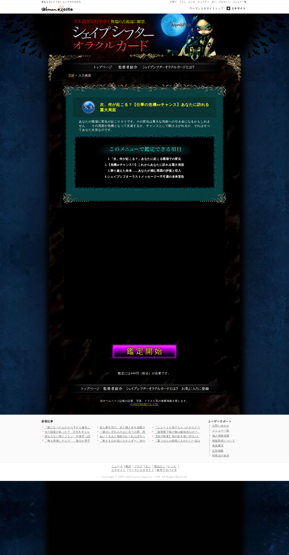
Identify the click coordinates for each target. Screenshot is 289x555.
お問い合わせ (220, 425)
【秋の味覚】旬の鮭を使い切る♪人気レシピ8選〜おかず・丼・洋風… (199, 436)
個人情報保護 (220, 435)
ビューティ (203, 2)
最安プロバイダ (167, 470)
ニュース (117, 466)
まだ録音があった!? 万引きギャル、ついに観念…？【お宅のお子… (89, 432)
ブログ (138, 466)
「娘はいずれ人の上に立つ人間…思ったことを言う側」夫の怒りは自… (145, 432)
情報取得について (223, 440)
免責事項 (218, 445)
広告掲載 (218, 450)
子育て (173, 2)
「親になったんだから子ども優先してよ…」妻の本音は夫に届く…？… (90, 427)
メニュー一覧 (240, 2)
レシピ (192, 2)
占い (214, 2)
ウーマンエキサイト (141, 470)
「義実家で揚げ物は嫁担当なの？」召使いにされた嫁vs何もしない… (199, 432)
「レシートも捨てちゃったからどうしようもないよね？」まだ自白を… (200, 427)
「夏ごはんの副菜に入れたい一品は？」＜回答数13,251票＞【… (196, 440)
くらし (182, 2)
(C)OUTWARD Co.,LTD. (144, 404)
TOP (71, 75)
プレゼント (224, 2)
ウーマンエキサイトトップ (206, 8)
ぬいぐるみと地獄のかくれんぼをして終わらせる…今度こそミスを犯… (145, 436)
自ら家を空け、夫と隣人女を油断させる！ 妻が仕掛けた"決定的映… (143, 427)
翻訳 (128, 466)
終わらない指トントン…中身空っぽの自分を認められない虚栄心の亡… (90, 436)
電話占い (159, 466)
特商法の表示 (220, 455)
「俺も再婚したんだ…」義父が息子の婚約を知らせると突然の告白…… (90, 440)
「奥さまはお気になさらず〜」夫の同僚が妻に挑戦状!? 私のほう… (143, 440)
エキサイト (238, 8)
